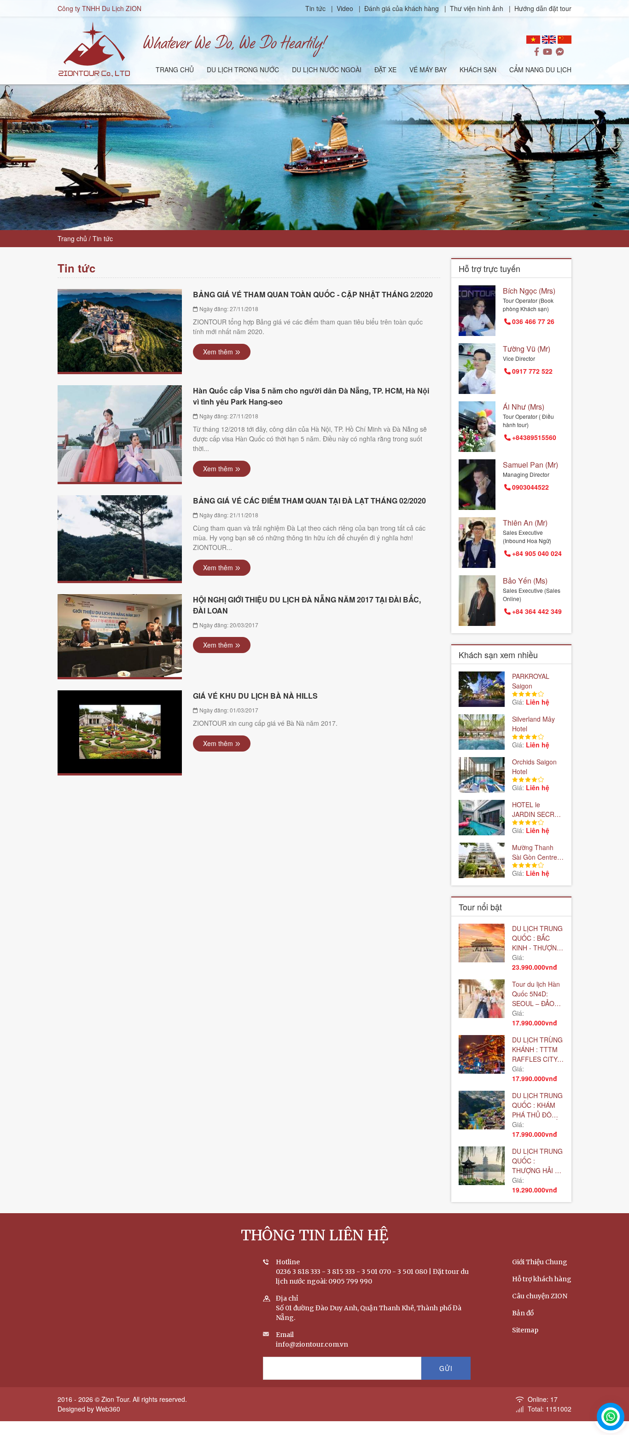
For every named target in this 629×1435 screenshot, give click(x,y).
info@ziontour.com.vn (312, 1344)
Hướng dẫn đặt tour (542, 8)
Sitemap (525, 1330)
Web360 (108, 1408)
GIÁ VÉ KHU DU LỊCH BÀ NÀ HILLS (255, 695)
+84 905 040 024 (537, 553)
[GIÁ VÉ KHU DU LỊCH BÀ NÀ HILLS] (120, 731)
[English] (549, 39)
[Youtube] (547, 52)
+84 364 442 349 (537, 611)
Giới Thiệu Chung (539, 1262)
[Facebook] (536, 52)
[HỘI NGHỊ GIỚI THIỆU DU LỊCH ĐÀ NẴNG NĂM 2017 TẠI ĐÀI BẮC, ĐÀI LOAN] (120, 635)
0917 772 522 (532, 371)
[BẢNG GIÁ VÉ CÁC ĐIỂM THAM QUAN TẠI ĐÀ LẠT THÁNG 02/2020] (120, 538)
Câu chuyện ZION (539, 1296)
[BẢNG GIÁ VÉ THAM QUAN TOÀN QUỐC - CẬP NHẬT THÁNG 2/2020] (120, 330)
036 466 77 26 (533, 321)
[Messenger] (560, 52)
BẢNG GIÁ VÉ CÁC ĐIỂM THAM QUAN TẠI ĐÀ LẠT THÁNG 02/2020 (309, 500)
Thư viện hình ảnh (476, 8)
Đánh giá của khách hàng (401, 8)
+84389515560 (534, 437)
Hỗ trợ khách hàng (541, 1279)
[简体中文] (564, 39)
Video (345, 8)
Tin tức (316, 8)
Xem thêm (218, 351)
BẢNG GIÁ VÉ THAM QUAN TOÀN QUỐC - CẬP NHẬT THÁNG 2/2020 (313, 294)
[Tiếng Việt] (533, 39)
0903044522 (530, 487)
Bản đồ (523, 1313)
